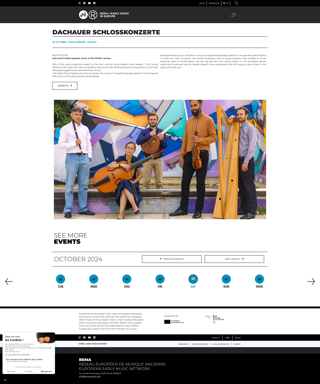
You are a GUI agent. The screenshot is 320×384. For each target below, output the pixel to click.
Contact (215, 337)
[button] (235, 14)
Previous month (174, 259)
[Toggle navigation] (236, 3)
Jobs (227, 337)
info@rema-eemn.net (90, 376)
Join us (237, 337)
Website (63, 85)
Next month (232, 259)
